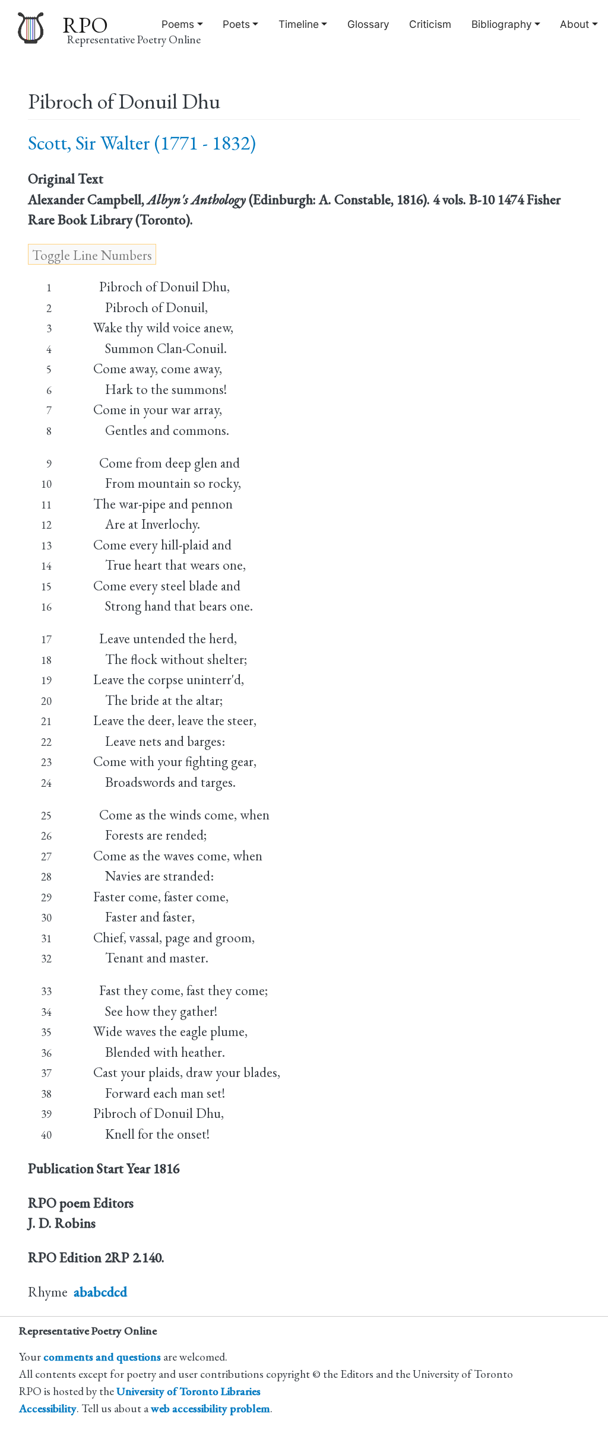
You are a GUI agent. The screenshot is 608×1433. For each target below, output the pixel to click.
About (574, 24)
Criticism (430, 24)
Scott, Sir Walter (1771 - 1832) (142, 142)
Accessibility (48, 1408)
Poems (178, 24)
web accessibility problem (210, 1408)
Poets (236, 24)
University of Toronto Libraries (188, 1391)
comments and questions (102, 1356)
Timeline (298, 24)
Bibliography (501, 24)
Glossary (368, 24)
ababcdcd (100, 1292)
